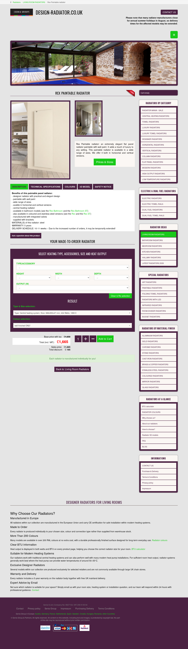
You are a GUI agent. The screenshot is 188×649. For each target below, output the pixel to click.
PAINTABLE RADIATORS (152, 288)
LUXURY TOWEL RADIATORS (154, 133)
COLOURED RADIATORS (152, 376)
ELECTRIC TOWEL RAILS (152, 204)
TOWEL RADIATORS (150, 121)
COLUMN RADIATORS (151, 156)
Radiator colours (159, 540)
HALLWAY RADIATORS (151, 257)
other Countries (109, 613)
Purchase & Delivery (150, 471)
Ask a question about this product (26, 235)
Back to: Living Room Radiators (72, 369)
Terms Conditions (106, 608)
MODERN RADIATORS (151, 167)
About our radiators (149, 423)
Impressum (146, 488)
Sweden (75, 613)
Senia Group (50, 608)
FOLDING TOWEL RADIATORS (154, 293)
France (52, 613)
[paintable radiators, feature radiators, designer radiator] (88, 118)
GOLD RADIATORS (150, 341)
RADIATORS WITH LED (151, 299)
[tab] (19, 186)
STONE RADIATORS (150, 353)
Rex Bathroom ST (79, 210)
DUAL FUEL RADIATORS (152, 209)
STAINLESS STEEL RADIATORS (155, 370)
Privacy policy (147, 482)
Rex (73, 213)
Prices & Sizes (104, 162)
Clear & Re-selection (120, 295)
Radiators (17, 2)
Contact (35, 589)
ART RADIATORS (149, 282)
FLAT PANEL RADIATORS (152, 162)
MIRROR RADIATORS (151, 381)
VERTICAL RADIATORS (151, 150)
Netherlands (61, 613)
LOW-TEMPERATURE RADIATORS (156, 179)
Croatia (83, 613)
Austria (38, 613)
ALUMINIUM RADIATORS (152, 335)
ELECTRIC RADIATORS (152, 198)
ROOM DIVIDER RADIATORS (154, 311)
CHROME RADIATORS (151, 347)
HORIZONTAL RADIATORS (153, 144)
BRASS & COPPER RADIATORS (155, 364)
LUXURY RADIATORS (151, 127)
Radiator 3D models (150, 435)
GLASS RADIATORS (150, 387)
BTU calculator (148, 406)
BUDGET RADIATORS (151, 316)
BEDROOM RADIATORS (152, 246)
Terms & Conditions (150, 477)
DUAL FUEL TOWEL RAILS (153, 215)
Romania (98, 613)
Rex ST (87, 213)
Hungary (90, 613)
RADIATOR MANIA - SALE (152, 110)
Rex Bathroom (56, 210)
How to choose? (148, 429)
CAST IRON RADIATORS (152, 358)
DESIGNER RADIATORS (152, 139)
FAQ (144, 440)
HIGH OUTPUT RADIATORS (153, 173)
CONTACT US (169, 12)
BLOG (144, 446)
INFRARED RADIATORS (152, 305)
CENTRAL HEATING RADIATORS (155, 116)
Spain (69, 613)
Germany (45, 613)
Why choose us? (148, 418)
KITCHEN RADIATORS (151, 251)
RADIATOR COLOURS (151, 412)
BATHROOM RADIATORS (152, 240)
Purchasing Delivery (84, 608)
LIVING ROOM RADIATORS (34, 2)
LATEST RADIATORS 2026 (153, 263)
